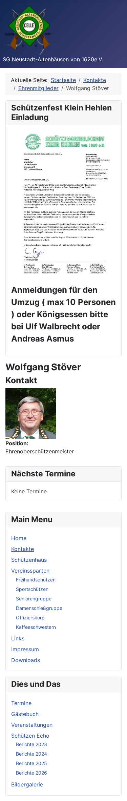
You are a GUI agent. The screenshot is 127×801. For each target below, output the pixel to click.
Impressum (25, 649)
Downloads (25, 660)
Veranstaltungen (31, 724)
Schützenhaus (29, 559)
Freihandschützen (36, 579)
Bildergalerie (27, 784)
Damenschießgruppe (39, 608)
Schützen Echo (30, 735)
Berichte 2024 (31, 754)
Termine (21, 703)
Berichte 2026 (31, 773)
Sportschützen (32, 589)
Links (17, 638)
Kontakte (22, 549)
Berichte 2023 (31, 744)
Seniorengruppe (33, 598)
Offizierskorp (30, 617)
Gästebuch (25, 714)
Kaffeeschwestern (36, 627)
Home (18, 538)
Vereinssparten (30, 570)
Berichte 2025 (31, 763)
